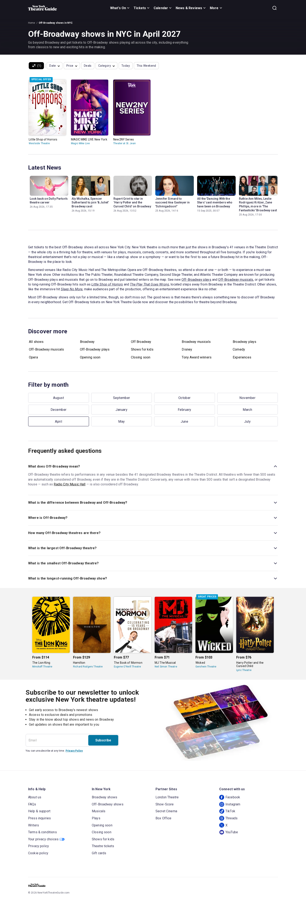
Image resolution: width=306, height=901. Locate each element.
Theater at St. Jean (124, 143)
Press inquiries (39, 818)
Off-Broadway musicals (235, 280)
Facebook (232, 797)
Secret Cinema (166, 811)
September (121, 398)
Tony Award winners (196, 357)
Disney (187, 349)
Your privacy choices (43, 839)
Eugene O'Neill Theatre (127, 666)
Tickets (140, 8)
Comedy (239, 349)
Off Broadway (141, 342)
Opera (33, 357)
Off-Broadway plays (196, 280)
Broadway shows (104, 797)
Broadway (87, 342)
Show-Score (164, 804)
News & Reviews (189, 8)
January (121, 410)
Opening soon (90, 357)
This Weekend (146, 65)
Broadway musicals (196, 342)
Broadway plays (244, 342)
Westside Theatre (39, 143)
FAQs (32, 804)
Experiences (242, 357)
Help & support (39, 811)
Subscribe (103, 740)
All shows (36, 342)
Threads (231, 818)
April (58, 421)
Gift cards (99, 853)
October (184, 398)
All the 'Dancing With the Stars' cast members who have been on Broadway (214, 202)
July (247, 421)
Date (52, 65)
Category (104, 65)
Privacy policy (38, 846)
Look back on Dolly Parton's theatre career (49, 200)
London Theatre (167, 797)
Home (31, 22)
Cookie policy (38, 853)
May (121, 421)
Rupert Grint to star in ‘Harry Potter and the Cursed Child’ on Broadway (132, 202)
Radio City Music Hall (69, 484)
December (59, 410)
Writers (33, 825)
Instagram (232, 804)
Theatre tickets (103, 846)
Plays (96, 818)
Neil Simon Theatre (166, 666)
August (58, 398)
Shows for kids (142, 349)
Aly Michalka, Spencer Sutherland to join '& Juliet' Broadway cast (90, 202)
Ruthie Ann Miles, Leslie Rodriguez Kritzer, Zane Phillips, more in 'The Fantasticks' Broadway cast (258, 204)
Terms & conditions (42, 832)
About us (34, 797)
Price (69, 65)
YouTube (231, 832)
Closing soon (141, 357)
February (184, 410)
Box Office (163, 818)
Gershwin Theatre (205, 666)
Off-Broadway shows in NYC (56, 22)
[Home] (42, 8)
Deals (88, 65)
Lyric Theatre (243, 670)
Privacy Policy (74, 750)
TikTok (230, 811)
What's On (118, 8)
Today (125, 65)
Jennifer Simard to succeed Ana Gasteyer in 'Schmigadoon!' (172, 202)
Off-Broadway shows (107, 804)
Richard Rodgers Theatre (88, 666)
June (184, 421)
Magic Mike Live (80, 143)
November (247, 398)
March (247, 410)
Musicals (98, 811)
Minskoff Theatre (42, 666)
